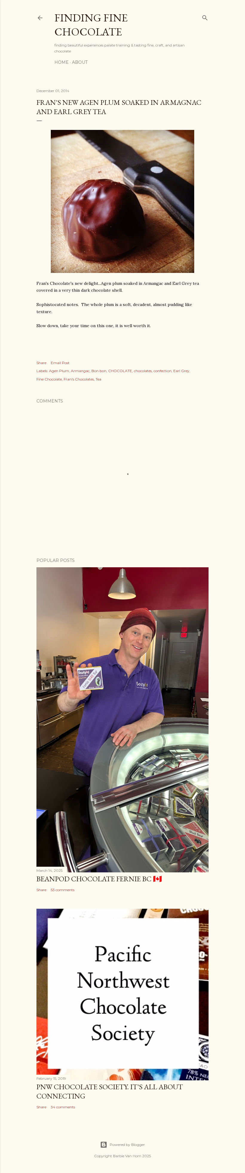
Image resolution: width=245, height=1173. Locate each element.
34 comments (63, 1107)
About (80, 62)
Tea (98, 379)
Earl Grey (181, 371)
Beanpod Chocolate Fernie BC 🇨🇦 (99, 878)
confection (163, 371)
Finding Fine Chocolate (91, 25)
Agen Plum (59, 371)
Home (61, 62)
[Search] (205, 16)
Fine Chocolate (49, 379)
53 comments (62, 890)
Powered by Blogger (127, 1144)
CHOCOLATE (120, 371)
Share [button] (41, 363)
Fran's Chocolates (79, 379)
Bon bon (98, 371)
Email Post (60, 363)
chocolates (143, 371)
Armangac (80, 371)
